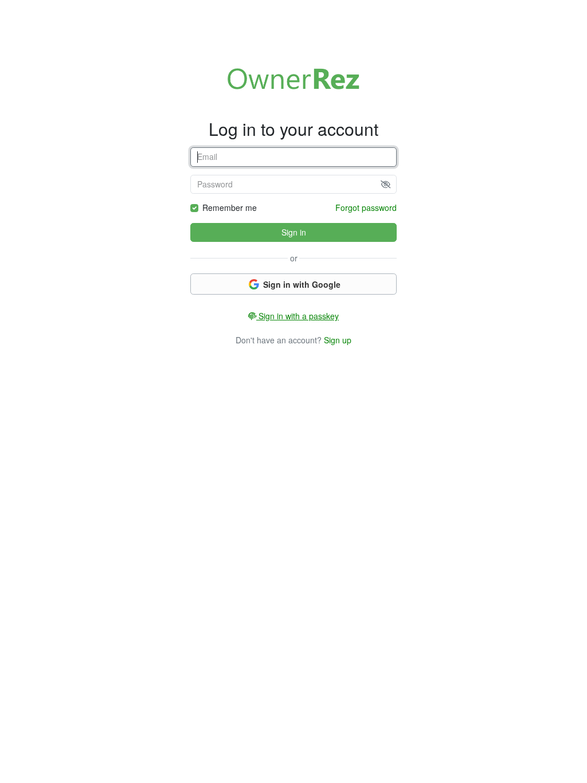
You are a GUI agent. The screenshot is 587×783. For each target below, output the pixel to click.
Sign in (293, 232)
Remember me (229, 207)
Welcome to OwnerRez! (293, 78)
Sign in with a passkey (297, 316)
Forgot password (366, 207)
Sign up (337, 340)
